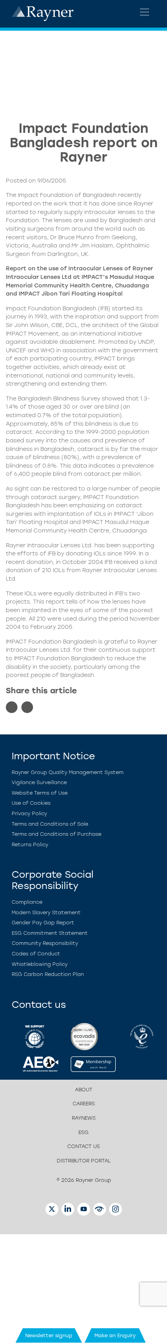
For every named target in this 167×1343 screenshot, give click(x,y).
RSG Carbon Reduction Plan (48, 974)
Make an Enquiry (115, 1335)
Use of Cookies (31, 803)
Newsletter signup (48, 1335)
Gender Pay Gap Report (43, 922)
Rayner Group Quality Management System (68, 772)
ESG (83, 1132)
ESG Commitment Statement (50, 933)
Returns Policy (30, 844)
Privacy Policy (29, 813)
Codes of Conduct (36, 954)
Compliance (27, 902)
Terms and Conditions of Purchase (56, 834)
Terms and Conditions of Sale (50, 824)
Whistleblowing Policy (40, 964)
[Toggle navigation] (144, 12)
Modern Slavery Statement (46, 912)
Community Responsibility (45, 943)
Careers (84, 1103)
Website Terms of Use (40, 793)
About (83, 1089)
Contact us (83, 1146)
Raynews (84, 1118)
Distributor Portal (84, 1161)
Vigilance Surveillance (39, 782)
